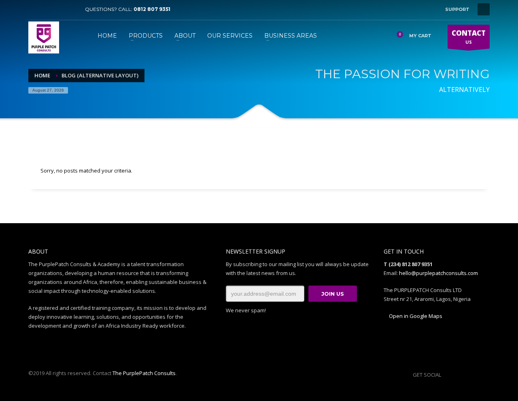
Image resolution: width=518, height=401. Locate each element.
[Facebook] (34, 9)
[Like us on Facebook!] (447, 375)
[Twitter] (46, 9)
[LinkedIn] (71, 9)
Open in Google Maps (415, 316)
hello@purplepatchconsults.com (438, 273)
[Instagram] (59, 9)
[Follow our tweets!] (459, 375)
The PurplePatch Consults (144, 373)
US (469, 36)
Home (42, 75)
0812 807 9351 (152, 9)
